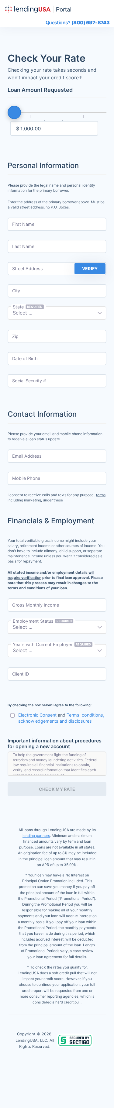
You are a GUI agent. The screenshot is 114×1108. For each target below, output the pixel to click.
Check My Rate (57, 789)
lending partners (36, 835)
